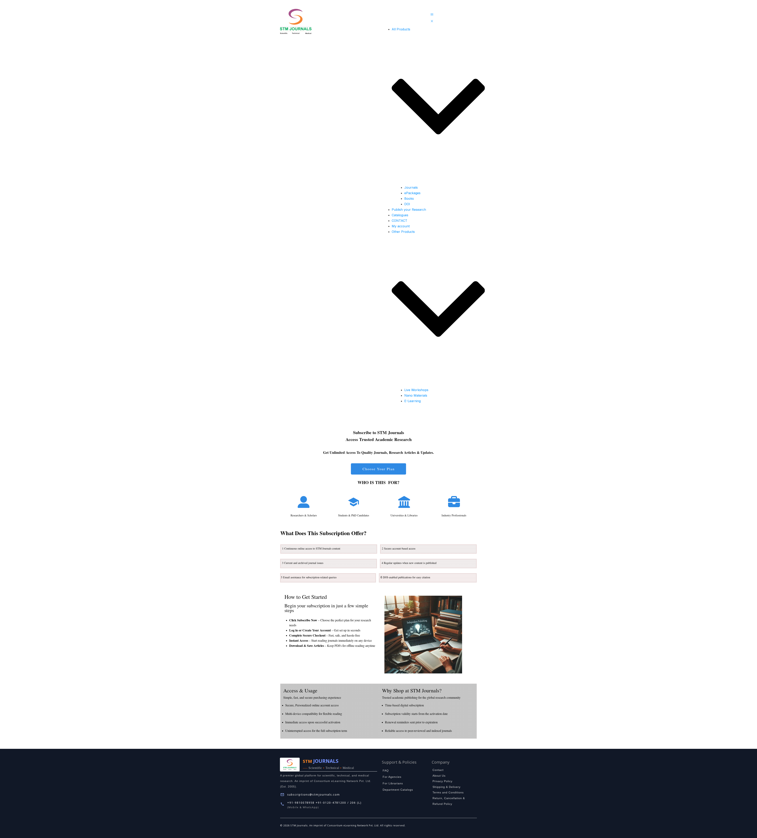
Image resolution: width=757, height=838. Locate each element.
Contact (438, 770)
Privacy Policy (442, 781)
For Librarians (393, 783)
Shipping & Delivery (447, 786)
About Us (439, 775)
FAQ (386, 770)
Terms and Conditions (448, 792)
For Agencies (392, 776)
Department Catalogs (398, 789)
